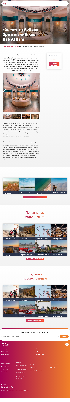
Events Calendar (40, 355)
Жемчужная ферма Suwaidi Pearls (43, 255)
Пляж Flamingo (41, 194)
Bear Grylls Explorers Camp (26, 239)
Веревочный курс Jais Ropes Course (42, 239)
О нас (37, 349)
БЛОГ (37, 352)
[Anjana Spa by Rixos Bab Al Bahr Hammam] (7, 116)
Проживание (4, 352)
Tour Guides (32, 364)
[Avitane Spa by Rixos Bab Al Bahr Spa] (35, 116)
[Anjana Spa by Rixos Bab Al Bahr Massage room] (16, 116)
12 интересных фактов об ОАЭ (21, 369)
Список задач (4, 349)
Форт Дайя (8, 194)
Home (5, 46)
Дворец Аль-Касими (5, 371)
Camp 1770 (8, 255)
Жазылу (64, 336)
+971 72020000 (54, 59)
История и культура (5, 366)
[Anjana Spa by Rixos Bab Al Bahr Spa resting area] (26, 116)
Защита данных (53, 361)
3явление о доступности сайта (36, 370)
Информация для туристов (6, 360)
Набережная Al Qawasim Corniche (26, 193)
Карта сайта (52, 367)
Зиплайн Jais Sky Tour (10, 239)
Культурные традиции (5, 369)
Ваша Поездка (5, 355)
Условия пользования (54, 364)
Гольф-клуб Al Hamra (57, 255)
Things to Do (10, 46)
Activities (17, 46)
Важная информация (5, 363)
